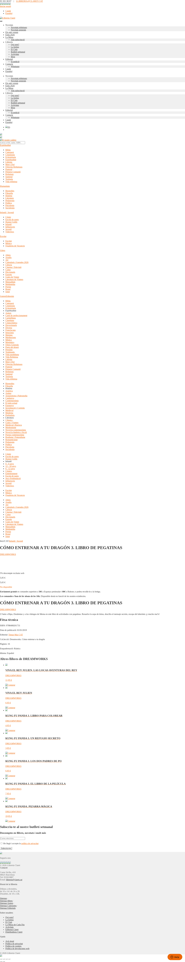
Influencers (10, 227)
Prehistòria (9, 415)
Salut (7, 291)
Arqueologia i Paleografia (16, 396)
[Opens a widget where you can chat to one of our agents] (174, 957)
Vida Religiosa (11, 357)
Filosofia (9, 193)
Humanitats (5, 186)
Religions (9, 174)
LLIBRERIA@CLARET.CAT (29, 1)
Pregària (8, 349)
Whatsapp (15, 66)
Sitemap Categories (8, 906)
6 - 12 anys (10, 469)
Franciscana (10, 330)
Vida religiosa (11, 181)
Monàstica (9, 342)
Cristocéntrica (11, 323)
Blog (13, 57)
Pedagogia (9, 200)
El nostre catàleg (9, 140)
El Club (14, 49)
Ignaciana (9, 332)
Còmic (8, 217)
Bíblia (8, 150)
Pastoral (8, 169)
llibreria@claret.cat (14, 880)
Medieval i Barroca (13, 425)
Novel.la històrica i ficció (16, 432)
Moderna (9, 413)
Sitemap (3, 898)
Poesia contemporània (14, 435)
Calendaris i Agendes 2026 (16, 262)
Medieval (9, 410)
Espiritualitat (5, 145)
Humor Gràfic (11, 222)
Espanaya (9, 405)
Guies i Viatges (11, 422)
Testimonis (10, 352)
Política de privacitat (14, 943)
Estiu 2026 (10, 35)
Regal (7, 289)
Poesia (8, 287)
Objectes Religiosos (13, 167)
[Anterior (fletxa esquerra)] (1, 961)
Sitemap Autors (6, 903)
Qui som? (15, 44)
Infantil (8, 224)
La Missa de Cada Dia (15, 925)
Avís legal (9, 941)
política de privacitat (29, 843)
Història (8, 196)
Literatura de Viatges (14, 279)
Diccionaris (10, 272)
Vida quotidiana (12, 354)
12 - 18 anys (10, 466)
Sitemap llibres (6, 901)
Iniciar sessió (5, 6)
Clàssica (8, 420)
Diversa (8, 328)
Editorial (9, 59)
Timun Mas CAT (15, 635)
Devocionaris (11, 325)
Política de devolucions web (17, 948)
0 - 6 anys (9, 464)
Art (6, 260)
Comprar (11, 685)
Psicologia (9, 205)
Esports (8, 274)
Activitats (15, 54)
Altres (2, 250)
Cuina (8, 270)
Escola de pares (12, 219)
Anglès (8, 257)
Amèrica (9, 391)
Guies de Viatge (12, 277)
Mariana (8, 335)
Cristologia (10, 155)
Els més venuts (11, 32)
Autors (3, 296)
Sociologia (9, 208)
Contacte (9, 64)
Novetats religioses (19, 27)
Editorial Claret (11, 929)
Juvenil (8, 229)
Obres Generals (12, 345)
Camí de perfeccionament (16, 315)
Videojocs (9, 232)
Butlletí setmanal (18, 52)
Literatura (9, 198)
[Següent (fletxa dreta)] (4, 961)
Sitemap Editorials (8, 908)
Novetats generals (18, 30)
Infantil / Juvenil (7, 212)
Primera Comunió (13, 172)
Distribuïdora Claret (13, 932)
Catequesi (9, 152)
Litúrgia (8, 162)
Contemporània (12, 400)
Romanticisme (11, 440)
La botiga (15, 47)
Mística (8, 340)
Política (8, 203)
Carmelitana (10, 318)
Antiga (8, 393)
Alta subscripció (18, 39)
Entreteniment (11, 473)
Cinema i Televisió (13, 267)
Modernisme (10, 427)
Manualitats (10, 282)
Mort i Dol (9, 164)
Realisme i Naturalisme (15, 437)
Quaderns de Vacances (15, 246)
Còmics (8, 471)
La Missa (9, 37)
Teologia (9, 179)
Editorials (10, 296)
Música (8, 243)
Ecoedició (15, 61)
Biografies (9, 191)
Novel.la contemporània (15, 430)
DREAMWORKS (8, 554)
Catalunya (9, 398)
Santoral (8, 177)
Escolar (3, 236)
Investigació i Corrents (15, 408)
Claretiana (9, 320)
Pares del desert (12, 347)
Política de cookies (13, 946)
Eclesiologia (10, 157)
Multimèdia (10, 284)
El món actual (11, 403)
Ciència (8, 265)
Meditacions (10, 337)
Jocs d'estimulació (13, 478)
